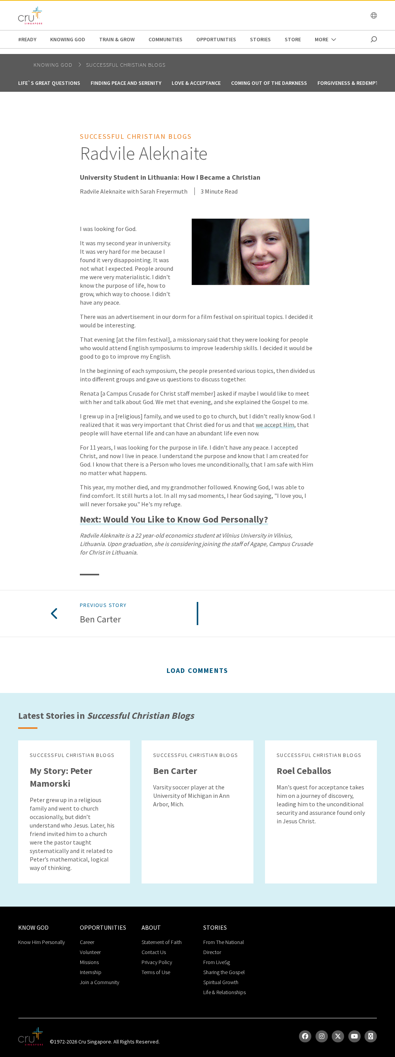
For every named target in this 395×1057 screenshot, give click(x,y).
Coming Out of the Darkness (269, 82)
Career (87, 942)
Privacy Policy (157, 962)
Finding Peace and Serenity (126, 82)
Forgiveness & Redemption (352, 82)
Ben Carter (100, 619)
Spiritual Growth (220, 982)
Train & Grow (117, 39)
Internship (90, 972)
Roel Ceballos (304, 771)
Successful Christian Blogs (125, 64)
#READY (27, 39)
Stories (260, 39)
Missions (89, 962)
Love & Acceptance (196, 82)
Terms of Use (156, 972)
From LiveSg (216, 962)
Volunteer (90, 952)
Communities (165, 39)
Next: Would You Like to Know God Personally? (174, 519)
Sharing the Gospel (224, 972)
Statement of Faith (162, 942)
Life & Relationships (224, 992)
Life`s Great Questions (49, 82)
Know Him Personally (41, 942)
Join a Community (99, 982)
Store (293, 39)
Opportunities (216, 39)
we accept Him (275, 424)
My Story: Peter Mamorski (61, 777)
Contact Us (154, 952)
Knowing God (67, 39)
